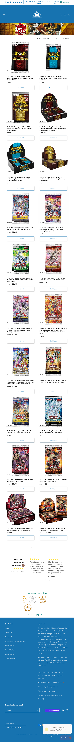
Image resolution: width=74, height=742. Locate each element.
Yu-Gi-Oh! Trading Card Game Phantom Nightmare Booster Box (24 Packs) (20, 529)
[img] (18, 568)
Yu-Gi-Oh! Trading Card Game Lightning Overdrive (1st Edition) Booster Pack (53, 381)
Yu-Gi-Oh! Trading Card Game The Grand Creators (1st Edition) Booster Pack (20, 431)
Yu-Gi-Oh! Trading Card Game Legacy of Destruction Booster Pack (53, 480)
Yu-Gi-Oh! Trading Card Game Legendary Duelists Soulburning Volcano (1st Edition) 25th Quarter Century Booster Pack (53, 331)
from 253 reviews (18, 571)
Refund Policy (9, 650)
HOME (7, 628)
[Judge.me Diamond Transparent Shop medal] (32, 599)
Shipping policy (51, 736)
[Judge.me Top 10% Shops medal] (46, 608)
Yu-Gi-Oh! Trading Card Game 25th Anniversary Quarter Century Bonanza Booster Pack (19, 128)
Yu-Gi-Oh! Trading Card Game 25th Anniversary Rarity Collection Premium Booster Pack (20, 78)
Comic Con (8, 632)
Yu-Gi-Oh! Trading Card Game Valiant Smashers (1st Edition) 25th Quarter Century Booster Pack (19, 330)
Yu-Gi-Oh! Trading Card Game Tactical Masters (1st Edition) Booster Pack (20, 228)
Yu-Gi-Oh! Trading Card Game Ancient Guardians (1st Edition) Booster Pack (52, 278)
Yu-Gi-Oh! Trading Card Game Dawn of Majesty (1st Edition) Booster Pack (52, 431)
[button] (4, 14)
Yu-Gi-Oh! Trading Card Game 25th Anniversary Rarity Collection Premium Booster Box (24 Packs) (53, 128)
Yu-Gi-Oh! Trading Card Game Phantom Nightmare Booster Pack (20, 480)
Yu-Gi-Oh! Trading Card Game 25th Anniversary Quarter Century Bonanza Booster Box (52, 179)
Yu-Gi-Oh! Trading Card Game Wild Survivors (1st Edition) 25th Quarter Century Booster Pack (51, 229)
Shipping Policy (10, 654)
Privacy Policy (9, 645)
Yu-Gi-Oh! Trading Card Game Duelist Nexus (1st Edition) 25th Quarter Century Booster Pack (20, 279)
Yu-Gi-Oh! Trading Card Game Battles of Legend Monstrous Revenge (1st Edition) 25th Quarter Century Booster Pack (20, 382)
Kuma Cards (23, 734)
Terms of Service (10, 658)
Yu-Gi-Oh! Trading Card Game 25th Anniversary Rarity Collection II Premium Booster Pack (53, 78)
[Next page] (42, 548)
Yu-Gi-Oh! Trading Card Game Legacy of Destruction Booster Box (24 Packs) (53, 529)
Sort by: (38, 38)
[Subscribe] (37, 710)
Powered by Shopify (32, 734)
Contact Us (8, 637)
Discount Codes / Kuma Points (15, 641)
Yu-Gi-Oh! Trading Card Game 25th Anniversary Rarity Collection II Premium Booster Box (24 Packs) (20, 179)
